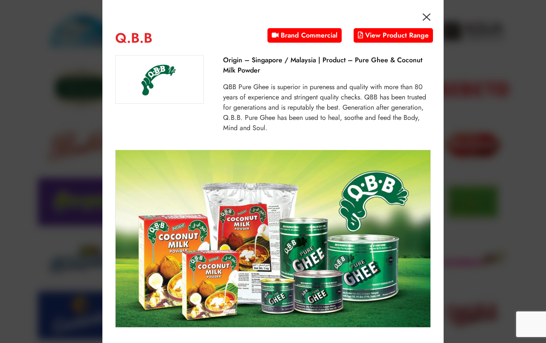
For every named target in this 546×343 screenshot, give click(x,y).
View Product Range (396, 35)
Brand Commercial (308, 35)
